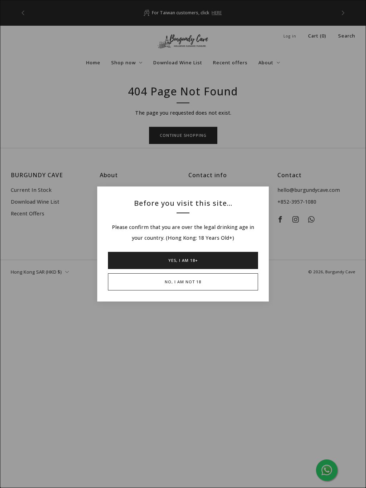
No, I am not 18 (183, 281)
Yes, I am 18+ (183, 260)
